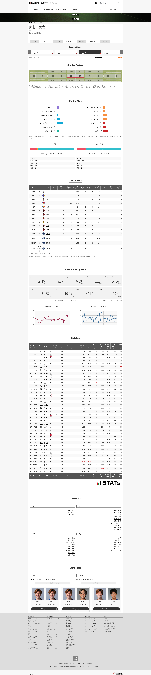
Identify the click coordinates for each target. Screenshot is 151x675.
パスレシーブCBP (107, 346)
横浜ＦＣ (49, 631)
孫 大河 (118, 525)
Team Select (113, 9)
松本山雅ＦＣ (69, 625)
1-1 (47, 383)
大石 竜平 (71, 544)
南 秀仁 (79, 158)
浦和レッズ (31, 622)
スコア (46, 346)
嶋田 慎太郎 (70, 542)
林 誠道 (118, 538)
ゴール (83, 187)
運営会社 (82, 663)
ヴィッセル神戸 (32, 642)
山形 (41, 376)
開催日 (35, 345)
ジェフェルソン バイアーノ (112, 551)
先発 (61, 187)
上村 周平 (80, 166)
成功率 (97, 187)
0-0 (47, 405)
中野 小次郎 (70, 512)
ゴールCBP (120, 346)
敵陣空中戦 (48, 131)
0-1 (47, 351)
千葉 (41, 370)
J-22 (47, 192)
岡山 (41, 361)
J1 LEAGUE (31, 616)
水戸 (41, 408)
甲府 (41, 395)
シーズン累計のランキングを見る (111, 300)
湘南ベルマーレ (51, 633)
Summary (87, 616)
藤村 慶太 (71, 540)
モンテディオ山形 (51, 625)
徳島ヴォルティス (51, 642)
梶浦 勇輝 (71, 548)
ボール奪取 (94, 131)
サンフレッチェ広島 (33, 645)
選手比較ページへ (98, 583)
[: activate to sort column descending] (32, 187)
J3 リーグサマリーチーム (91, 628)
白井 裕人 (71, 510)
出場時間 (75, 187)
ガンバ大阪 (31, 639)
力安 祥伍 (71, 555)
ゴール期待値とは (108, 631)
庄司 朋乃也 (116, 529)
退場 (118, 187)
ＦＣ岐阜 (68, 629)
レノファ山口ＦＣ (70, 637)
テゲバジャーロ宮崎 (52, 648)
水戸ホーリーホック (33, 620)
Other (105, 616)
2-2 (47, 468)
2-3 (47, 455)
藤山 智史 (80, 163)
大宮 (41, 354)
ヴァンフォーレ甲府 (52, 634)
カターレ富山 (50, 637)
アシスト (104, 187)
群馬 (41, 402)
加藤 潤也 (71, 538)
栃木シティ (49, 628)
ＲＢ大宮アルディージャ (53, 629)
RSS (120, 57)
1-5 (47, 411)
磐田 (41, 379)
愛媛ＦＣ (68, 641)
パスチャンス (94, 115)
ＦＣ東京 (30, 626)
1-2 (47, 357)
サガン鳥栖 (49, 645)
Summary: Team (49, 9)
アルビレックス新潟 (52, 636)
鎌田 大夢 (33, 166)
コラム (105, 618)
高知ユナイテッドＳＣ (71, 642)
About (100, 9)
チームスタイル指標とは (109, 628)
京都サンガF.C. (31, 637)
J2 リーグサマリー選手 (90, 625)
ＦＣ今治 (49, 644)
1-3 (47, 373)
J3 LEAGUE (68, 616)
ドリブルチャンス (92, 107)
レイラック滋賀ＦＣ (71, 631)
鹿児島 (48, 234)
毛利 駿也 (117, 519)
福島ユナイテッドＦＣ (71, 618)
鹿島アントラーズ (32, 618)
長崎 (41, 389)
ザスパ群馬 (68, 622)
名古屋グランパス (32, 636)
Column (87, 9)
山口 (41, 364)
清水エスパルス (32, 634)
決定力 (50, 107)
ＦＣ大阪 (68, 633)
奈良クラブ (68, 634)
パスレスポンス (47, 127)
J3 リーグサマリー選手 (90, 629)
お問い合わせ (88, 663)
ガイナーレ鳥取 (69, 636)
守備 (96, 127)
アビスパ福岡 (31, 647)
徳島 (41, 392)
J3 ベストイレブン (89, 631)
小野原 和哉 (70, 551)
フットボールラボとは (109, 622)
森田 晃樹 (80, 168)
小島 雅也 (117, 521)
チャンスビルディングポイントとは (65, 300)
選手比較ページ (45, 609)
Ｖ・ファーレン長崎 (33, 648)
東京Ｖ (40, 351)
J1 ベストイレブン (89, 622)
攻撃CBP (82, 345)
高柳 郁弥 (33, 163)
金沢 (47, 211)
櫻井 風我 (117, 517)
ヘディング (46, 115)
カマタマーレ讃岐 (70, 639)
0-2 (47, 354)
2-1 (47, 408)
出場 (54, 187)
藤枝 (41, 383)
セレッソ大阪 (31, 641)
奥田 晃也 (117, 542)
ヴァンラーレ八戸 (51, 620)
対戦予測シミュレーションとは (111, 629)
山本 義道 (117, 527)
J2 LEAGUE (50, 616)
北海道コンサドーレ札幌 (53, 618)
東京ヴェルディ (32, 628)
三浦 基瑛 (71, 514)
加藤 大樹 (71, 553)
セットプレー (46, 123)
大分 (41, 386)
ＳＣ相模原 (68, 623)
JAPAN (74, 9)
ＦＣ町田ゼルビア (32, 629)
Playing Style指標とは (102, 136)
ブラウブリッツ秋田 (52, 623)
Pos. (61, 345)
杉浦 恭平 (117, 540)
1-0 (47, 376)
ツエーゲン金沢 (69, 628)
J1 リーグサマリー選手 (90, 620)
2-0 (47, 370)
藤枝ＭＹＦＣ (50, 641)
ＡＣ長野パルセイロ (71, 626)
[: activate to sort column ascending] (37, 187)
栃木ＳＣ (68, 620)
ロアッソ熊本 (69, 645)
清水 (41, 398)
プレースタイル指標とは (109, 626)
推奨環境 (66, 663)
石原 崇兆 (71, 546)
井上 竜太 (117, 514)
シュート (90, 187)
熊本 (41, 373)
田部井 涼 (33, 158)
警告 (111, 187)
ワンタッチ (46, 111)
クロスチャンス (93, 111)
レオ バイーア (116, 523)
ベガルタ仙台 (50, 622)
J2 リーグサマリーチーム (91, 623)
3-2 (47, 367)
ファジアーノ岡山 (32, 644)
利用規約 (61, 663)
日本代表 (106, 620)
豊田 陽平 (117, 544)
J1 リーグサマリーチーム (91, 618)
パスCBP (88, 345)
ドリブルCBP (101, 346)
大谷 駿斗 (117, 548)
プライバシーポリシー (74, 663)
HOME (36, 9)
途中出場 (68, 187)
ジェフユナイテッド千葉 (34, 623)
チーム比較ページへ (52, 583)
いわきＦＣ (49, 626)
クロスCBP (94, 346)
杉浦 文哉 (33, 161)
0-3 (47, 361)
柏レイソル (31, 625)
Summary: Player (61, 9)
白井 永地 (80, 161)
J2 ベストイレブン (89, 626)
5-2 (47, 364)
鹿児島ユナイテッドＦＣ (72, 647)
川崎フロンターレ (32, 631)
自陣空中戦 (94, 123)
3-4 (47, 386)
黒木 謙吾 (117, 512)
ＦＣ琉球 (68, 648)
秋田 (41, 405)
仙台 (47, 196)
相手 (40, 345)
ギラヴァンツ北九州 (71, 644)
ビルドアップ (94, 119)
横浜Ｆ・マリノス (32, 633)
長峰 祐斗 (117, 510)
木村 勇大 (117, 546)
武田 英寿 (33, 168)
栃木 (41, 414)
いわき (40, 449)
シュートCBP (113, 346)
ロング (48, 119)
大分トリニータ (51, 647)
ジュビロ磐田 (50, 639)
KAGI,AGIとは (107, 625)
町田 (41, 357)
